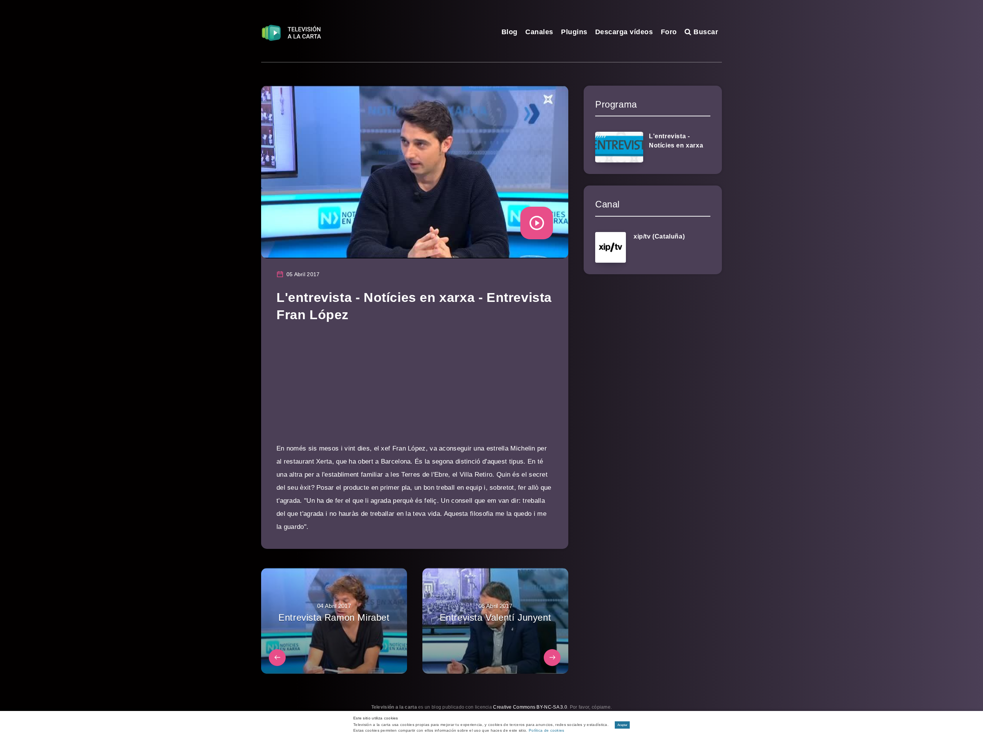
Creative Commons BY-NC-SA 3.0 (530, 707)
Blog (509, 32)
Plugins (574, 32)
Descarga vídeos (624, 32)
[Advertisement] (414, 388)
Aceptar (622, 725)
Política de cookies (546, 730)
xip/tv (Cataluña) (659, 236)
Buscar (705, 32)
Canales (539, 32)
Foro (669, 32)
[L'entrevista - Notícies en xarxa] (619, 147)
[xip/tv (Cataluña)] (610, 247)
